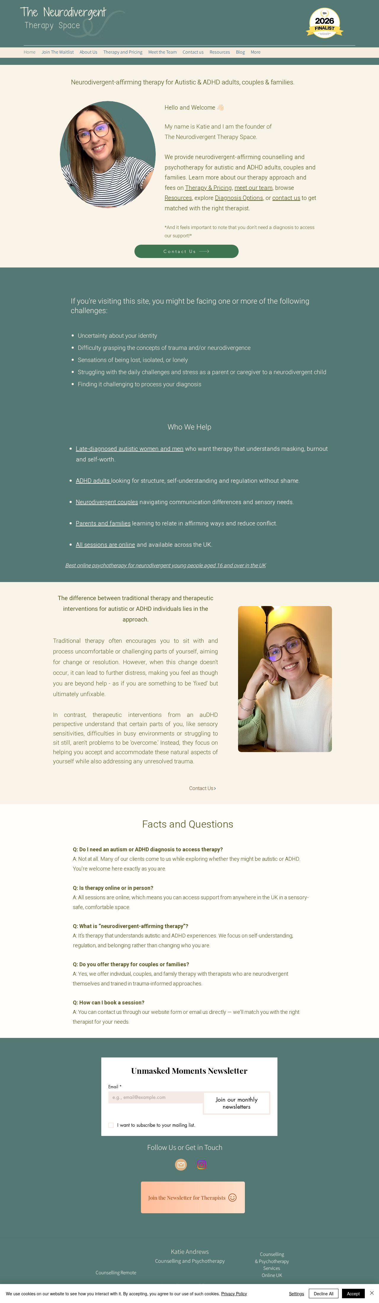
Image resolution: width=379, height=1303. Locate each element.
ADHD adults (93, 481)
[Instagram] (202, 1165)
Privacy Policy (234, 1293)
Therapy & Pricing (208, 188)
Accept (353, 1293)
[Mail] (181, 1165)
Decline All (323, 1293)
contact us (286, 198)
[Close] (371, 1293)
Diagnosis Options (239, 198)
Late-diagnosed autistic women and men (130, 449)
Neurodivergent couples (107, 502)
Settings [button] (296, 1293)
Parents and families (103, 523)
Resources (178, 198)
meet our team (253, 188)
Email (115, 1086)
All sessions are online (105, 545)
